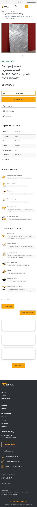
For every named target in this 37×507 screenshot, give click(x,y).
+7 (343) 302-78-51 (21, 2)
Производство (5, 398)
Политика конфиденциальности (19, 501)
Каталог (3, 392)
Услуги (3, 395)
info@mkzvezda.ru (31, 2)
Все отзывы (8, 306)
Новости (3, 408)
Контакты (4, 426)
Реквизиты (4, 423)
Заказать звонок (9, 444)
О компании (4, 402)
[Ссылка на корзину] (21, 6)
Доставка (4, 405)
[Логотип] (5, 6)
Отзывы (3, 420)
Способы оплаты (6, 413)
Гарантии (4, 417)
